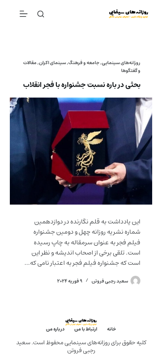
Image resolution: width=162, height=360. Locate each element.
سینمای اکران (52, 63)
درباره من (55, 329)
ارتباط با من (85, 329)
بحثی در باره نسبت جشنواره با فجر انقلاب (81, 85)
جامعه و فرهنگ (83, 63)
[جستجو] (40, 14)
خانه (111, 329)
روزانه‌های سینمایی (121, 63)
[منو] (24, 14)
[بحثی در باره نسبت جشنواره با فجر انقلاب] (81, 151)
